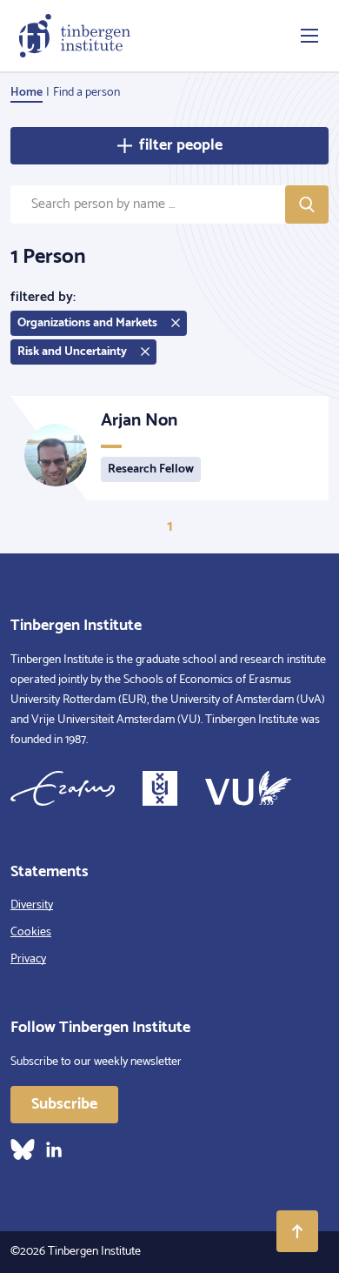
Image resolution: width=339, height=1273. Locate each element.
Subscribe (64, 1104)
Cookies (30, 932)
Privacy (28, 959)
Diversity (31, 905)
